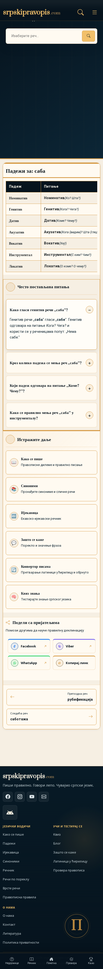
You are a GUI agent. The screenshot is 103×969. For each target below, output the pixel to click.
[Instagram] (20, 797)
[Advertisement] (51, 97)
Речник (8, 870)
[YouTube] (32, 797)
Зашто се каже (64, 852)
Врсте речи (11, 888)
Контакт (9, 924)
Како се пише (13, 834)
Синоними (11, 861)
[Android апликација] (10, 812)
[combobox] (51, 36)
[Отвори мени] (94, 12)
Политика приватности (21, 942)
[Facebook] (8, 797)
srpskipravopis (28, 776)
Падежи (9, 843)
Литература (12, 933)
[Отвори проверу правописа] (80, 12)
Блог (57, 843)
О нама (8, 915)
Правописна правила (19, 897)
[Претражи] (88, 36)
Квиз (56, 834)
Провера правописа (68, 870)
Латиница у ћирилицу (70, 861)
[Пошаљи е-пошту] (44, 797)
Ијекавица (11, 852)
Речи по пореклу (16, 879)
